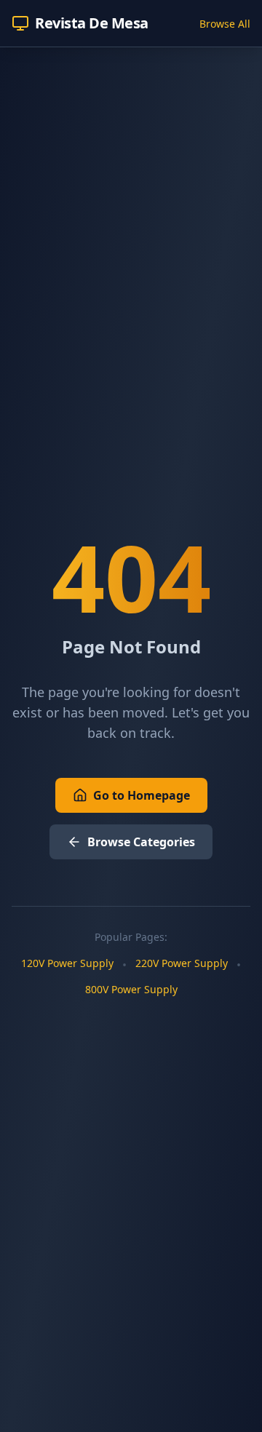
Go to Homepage (141, 795)
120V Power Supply (67, 963)
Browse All (224, 24)
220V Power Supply (181, 963)
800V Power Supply (131, 989)
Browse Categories (141, 842)
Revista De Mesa (91, 23)
